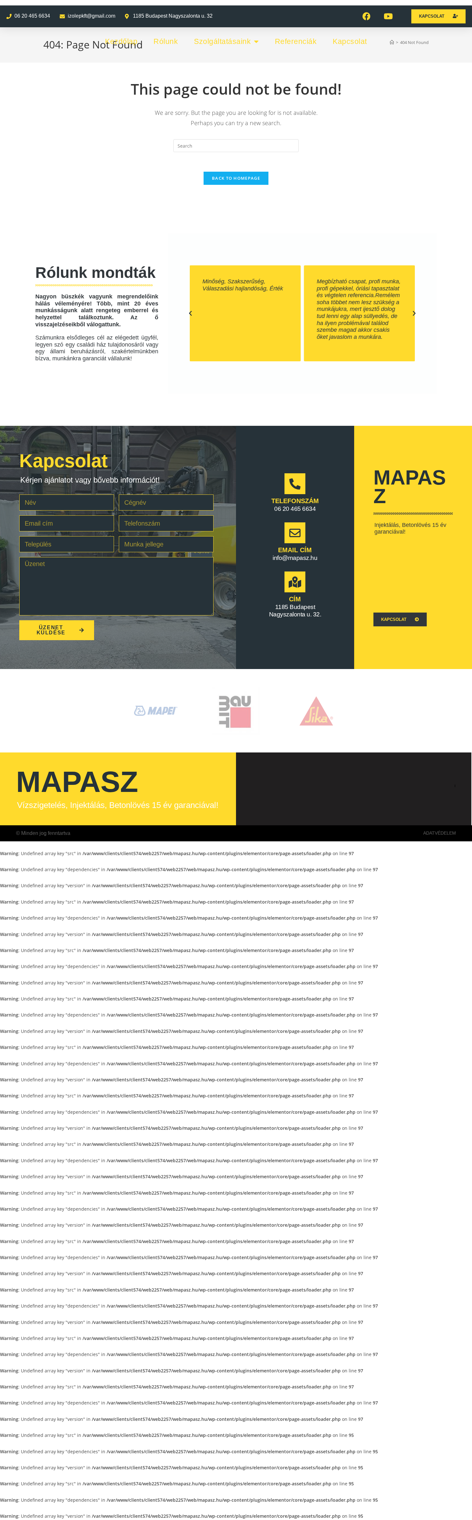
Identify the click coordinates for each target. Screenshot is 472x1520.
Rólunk (165, 41)
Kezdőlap (121, 41)
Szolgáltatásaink (222, 41)
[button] (190, 313)
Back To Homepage (236, 178)
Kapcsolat (350, 41)
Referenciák (296, 41)
